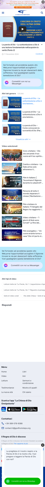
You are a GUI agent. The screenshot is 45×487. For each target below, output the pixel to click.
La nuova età (7, 392)
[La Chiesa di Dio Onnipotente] (22, 12)
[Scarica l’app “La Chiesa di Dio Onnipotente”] (3, 409)
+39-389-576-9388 (13, 423)
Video (3, 376)
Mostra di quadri (29, 388)
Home (4, 371)
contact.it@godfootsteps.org (17, 428)
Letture (4, 380)
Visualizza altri (22, 139)
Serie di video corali (11, 296)
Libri (24, 371)
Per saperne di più (21, 444)
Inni (24, 376)
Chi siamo (26, 392)
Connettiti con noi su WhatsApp (23, 481)
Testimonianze (7, 388)
